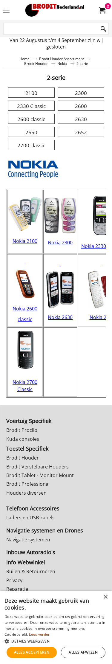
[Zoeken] (103, 29)
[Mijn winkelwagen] (101, 10)
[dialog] (56, 627)
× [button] (105, 597)
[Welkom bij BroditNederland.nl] (55, 10)
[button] (56, 641)
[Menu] (6, 11)
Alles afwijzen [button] (83, 652)
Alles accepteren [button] (31, 652)
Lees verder (39, 634)
